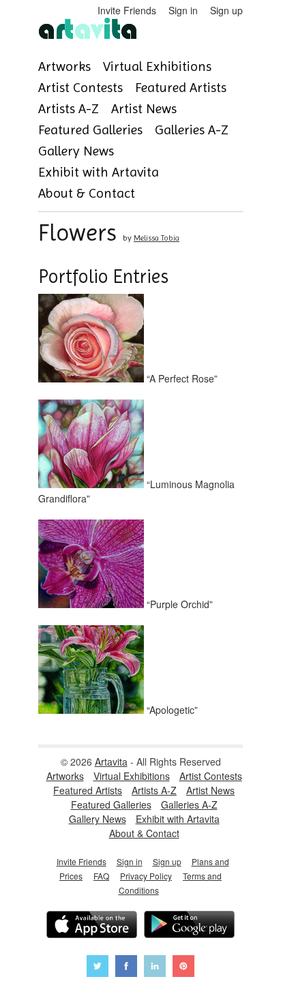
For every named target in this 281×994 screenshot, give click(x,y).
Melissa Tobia (156, 238)
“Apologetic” (171, 710)
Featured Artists (180, 87)
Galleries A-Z (191, 130)
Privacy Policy (146, 876)
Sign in (183, 10)
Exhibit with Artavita (98, 172)
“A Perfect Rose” (181, 378)
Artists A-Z (68, 109)
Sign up (226, 10)
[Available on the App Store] (91, 926)
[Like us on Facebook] (126, 967)
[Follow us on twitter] (97, 967)
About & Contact (86, 193)
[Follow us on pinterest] (183, 967)
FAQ (101, 876)
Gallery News (76, 151)
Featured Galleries (90, 130)
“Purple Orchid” (178, 604)
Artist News (144, 109)
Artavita (111, 761)
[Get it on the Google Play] (189, 926)
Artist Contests (80, 87)
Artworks (64, 66)
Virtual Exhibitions (157, 66)
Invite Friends (127, 10)
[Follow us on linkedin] (155, 967)
